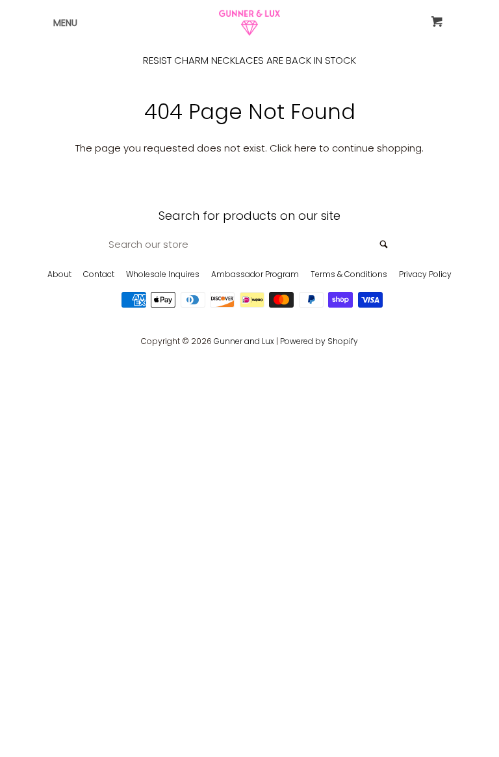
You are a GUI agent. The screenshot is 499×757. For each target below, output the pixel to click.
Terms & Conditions (349, 274)
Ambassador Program (255, 274)
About (59, 274)
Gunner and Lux (244, 341)
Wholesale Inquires (162, 274)
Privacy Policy (425, 274)
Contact (98, 274)
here (305, 148)
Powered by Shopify (319, 341)
